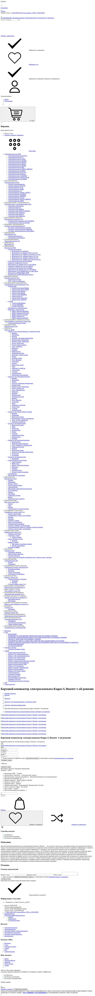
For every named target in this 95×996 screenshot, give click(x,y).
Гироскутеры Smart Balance (20, 288)
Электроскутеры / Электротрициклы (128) (17, 204)
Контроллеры (16, 385)
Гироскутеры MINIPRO (19, 294)
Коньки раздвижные (18, 545)
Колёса (14, 356)
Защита (10, 504)
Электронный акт (13, 672)
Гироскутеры (12, 286)
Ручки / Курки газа (18, 343)
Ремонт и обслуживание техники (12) (16, 604)
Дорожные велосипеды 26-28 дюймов (20, 268)
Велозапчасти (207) (10, 479)
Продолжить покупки (21, 989)
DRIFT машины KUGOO (20, 315)
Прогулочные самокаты (15, 554)
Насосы (10, 507)
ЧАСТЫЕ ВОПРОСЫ (15, 646)
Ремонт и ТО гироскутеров (16, 657)
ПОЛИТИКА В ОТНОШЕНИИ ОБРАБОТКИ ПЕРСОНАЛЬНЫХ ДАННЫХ (33, 636)
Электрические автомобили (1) (14, 594)
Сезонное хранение (14, 674)
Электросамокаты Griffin (16, 189)
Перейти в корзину (10, 135)
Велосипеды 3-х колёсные (20, 251)
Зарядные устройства (18, 368)
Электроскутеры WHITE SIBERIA (19, 211)
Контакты (7, 631)
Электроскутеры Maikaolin (16, 216)
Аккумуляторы (16, 462)
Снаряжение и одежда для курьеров (19, 515)
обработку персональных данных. (24, 877)
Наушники (11, 609)
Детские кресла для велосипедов (18, 509)
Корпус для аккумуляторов (20, 465)
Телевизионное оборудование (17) (15, 616)
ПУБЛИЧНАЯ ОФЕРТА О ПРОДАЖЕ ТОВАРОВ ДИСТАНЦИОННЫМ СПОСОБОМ (36, 641)
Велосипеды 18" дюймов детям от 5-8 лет (25, 258)
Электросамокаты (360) (11, 182)
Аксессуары (15, 370)
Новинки (7, 962)
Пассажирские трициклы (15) (13, 219)
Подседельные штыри (15, 485)
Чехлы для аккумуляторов (20, 472)
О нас (6, 632)
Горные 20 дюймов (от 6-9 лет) (18, 263)
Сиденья (14, 371)
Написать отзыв (5, 767)
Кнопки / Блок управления (20, 341)
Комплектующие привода (20, 443)
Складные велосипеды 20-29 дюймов (20, 261)
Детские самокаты (14, 555)
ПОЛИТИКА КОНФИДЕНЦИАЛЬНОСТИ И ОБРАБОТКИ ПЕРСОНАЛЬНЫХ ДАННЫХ (37, 637)
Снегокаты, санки (14, 535)
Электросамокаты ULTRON (17, 194)
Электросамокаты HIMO (16, 201)
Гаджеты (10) (8, 607)
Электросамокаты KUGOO (16, 186)
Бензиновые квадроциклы (16, 238)
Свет (9, 505)
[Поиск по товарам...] (19, 20)
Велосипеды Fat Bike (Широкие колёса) (20, 274)
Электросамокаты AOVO (16, 197)
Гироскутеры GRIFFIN (19, 299)
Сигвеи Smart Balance (19, 303)
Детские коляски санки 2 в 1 (17, 584)
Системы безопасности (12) (13, 619)
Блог (5, 682)
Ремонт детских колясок (15, 669)
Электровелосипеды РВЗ (16, 167)
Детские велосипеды (14, 249)
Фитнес (10, 562)
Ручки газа (15, 428)
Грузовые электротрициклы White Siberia (21, 231)
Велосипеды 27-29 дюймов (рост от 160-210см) (23, 271)
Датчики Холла (17, 470)
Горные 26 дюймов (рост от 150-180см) (20, 266)
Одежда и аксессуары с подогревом (19, 529)
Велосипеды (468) (10, 248)
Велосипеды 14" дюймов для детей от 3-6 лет (26, 254)
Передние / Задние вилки (20, 355)
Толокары (15, 581)
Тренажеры (11, 564)
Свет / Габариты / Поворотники (22, 445)
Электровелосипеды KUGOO (17, 156)
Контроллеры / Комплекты (20, 340)
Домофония (12, 621)
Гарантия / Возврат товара (16, 649)
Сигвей (10, 301)
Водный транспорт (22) (11, 278)
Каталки (14, 582)
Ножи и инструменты (15, 522)
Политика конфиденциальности (14, 915)
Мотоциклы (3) (9, 244)
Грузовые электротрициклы (13, 934)
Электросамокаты (10, 929)
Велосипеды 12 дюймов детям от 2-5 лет (25, 253)
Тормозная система (18, 353)
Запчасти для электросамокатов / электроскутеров (24, 331)
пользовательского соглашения (63, 758)
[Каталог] (1, 16)
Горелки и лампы (13, 520)
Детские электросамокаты (16, 184)
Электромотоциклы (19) (12, 241)
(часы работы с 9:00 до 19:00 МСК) (34, 13)
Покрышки (15, 335)
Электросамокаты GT (15, 191)
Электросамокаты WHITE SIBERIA (19, 199)
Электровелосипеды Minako (17, 164)
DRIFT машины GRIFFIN (20, 318)
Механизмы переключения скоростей (20, 489)
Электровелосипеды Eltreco (17, 174)
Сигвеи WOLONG (18, 306)
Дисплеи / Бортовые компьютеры (22, 338)
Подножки (15, 361)
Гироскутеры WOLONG (19, 298)
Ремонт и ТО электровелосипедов (19, 656)
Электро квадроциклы (15, 236)
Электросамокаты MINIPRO (17, 196)
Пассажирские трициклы (12, 932)
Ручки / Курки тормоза (19, 345)
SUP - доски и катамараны (16, 281)
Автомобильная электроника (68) (15, 627)
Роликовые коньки (14, 569)
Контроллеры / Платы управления (22, 418)
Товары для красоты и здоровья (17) (15, 597)
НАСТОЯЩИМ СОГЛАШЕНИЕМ (34, 992)
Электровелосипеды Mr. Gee (17, 172)
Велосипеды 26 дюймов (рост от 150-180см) (22, 269)
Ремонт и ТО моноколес (15, 666)
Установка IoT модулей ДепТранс (18, 681)
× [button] (1, 994)
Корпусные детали (18, 365)
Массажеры (11, 601)
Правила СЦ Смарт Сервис (17, 671)
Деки (13, 366)
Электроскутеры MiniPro (16, 209)
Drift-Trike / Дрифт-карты (16, 309)
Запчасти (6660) (9, 330)
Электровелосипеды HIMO (16, 171)
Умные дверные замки (15, 624)
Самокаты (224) (9, 550)
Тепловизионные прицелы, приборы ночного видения (25, 527)
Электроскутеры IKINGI (16, 214)
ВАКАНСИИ (12, 634)
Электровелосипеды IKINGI (17, 162)
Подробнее (4, 8)
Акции (6, 965)
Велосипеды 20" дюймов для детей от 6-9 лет (26, 259)
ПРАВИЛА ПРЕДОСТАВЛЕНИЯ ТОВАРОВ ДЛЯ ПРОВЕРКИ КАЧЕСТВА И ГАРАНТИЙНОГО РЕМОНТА (43, 642)
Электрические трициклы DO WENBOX (21, 221)
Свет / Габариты (17, 346)
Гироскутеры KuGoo (18, 293)
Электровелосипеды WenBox (17, 161)
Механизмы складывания (20, 375)
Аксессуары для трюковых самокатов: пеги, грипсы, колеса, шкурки (30, 557)
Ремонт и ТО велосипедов (16, 659)
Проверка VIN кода (14, 679)
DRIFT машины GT (18, 316)
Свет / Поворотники (18, 390)
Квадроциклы (8, 936)
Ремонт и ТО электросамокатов (18, 654)
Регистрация (8, 101)
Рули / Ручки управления (20, 420)
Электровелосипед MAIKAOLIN (18, 177)
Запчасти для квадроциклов (17, 457)
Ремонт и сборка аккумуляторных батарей (21, 661)
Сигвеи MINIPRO (17, 304)
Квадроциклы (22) (10, 234)
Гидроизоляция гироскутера (17, 677)
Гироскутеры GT (17, 296)
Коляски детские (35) (11, 577)
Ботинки (14, 540)
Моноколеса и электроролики (17, 308)
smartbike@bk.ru (9, 914)
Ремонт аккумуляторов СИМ (17, 664)
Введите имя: (5, 875)
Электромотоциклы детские (17, 323)
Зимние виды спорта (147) (12, 532)
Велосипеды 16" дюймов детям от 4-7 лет (25, 256)
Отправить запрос (6, 760)
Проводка (15, 348)
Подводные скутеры (14, 279)
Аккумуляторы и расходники (17, 460)
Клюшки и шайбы (14, 547)
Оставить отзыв (5, 879)
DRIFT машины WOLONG (20, 313)
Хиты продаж (8, 964)
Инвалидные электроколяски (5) (14, 587)
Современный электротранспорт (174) (16, 284)
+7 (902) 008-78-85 (17, 13)
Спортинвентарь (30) (11, 560)
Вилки (10, 497)
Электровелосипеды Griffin (16, 159)
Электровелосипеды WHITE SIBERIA (20, 169)
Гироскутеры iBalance (19, 291)
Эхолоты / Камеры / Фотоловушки (19, 525)
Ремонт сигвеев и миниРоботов (18, 667)
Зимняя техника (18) (10, 326)
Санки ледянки (17, 537)
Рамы (13, 403)
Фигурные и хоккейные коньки (22, 544)
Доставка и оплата (10, 647)
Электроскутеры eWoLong (16, 212)
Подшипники (12, 473)
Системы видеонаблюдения (17, 622)
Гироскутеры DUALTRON (20, 289)
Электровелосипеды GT (15, 157)
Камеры (14, 333)
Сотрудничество (9, 684)
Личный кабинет (9, 960)
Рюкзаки (11, 519)
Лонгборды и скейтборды (16, 574)
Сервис (6, 651)
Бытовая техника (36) (11, 612)
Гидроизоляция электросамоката (18, 662)
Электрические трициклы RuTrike (19, 222)
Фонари (10, 517)
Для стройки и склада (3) (12, 591)
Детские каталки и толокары (17, 579)
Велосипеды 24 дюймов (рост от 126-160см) (22, 264)
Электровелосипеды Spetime (17, 166)
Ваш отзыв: (57, 875)
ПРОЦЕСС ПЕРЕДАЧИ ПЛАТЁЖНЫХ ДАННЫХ (24, 639)
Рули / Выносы (16, 360)
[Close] (1, 986)
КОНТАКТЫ (6, 14)
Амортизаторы (16, 373)
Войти (6, 99)
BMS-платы (15, 463)
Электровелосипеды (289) (12, 154)
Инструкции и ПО (14, 676)
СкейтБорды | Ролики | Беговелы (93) (16, 567)
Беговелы (11, 571)
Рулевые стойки (17, 358)
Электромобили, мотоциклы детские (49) (17, 321)
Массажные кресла (14, 599)
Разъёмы (14, 350)
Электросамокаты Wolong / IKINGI (19, 192)
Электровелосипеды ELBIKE (17, 179)
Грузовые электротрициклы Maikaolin (20, 229)
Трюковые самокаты (14, 552)
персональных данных (32, 758)
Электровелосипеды (10, 927)
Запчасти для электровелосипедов (19, 376)
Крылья (14, 336)
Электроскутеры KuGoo (15, 206)
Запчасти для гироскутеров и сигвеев (20, 412)
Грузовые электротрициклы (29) (14, 226)
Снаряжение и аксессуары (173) (14, 512)
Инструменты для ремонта (16, 475)
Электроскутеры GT (14, 207)
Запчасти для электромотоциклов (18, 440)
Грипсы (14, 363)
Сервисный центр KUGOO (17, 652)
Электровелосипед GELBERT (17, 176)
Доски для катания (14, 572)
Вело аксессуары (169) (11, 502)
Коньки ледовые (13, 542)
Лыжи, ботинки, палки (15, 539)
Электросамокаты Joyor (15, 187)
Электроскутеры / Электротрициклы (16, 931)
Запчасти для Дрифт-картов (17, 423)
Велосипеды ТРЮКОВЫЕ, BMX (18, 273)
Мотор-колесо (16, 351)
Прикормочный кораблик (16, 524)
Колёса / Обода (13, 484)
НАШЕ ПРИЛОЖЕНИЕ (16, 644)
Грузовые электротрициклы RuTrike (19, 228)
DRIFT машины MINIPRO (20, 311)
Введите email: (31, 875)
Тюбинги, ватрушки (14, 534)
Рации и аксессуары (14, 514)
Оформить (20, 135)
